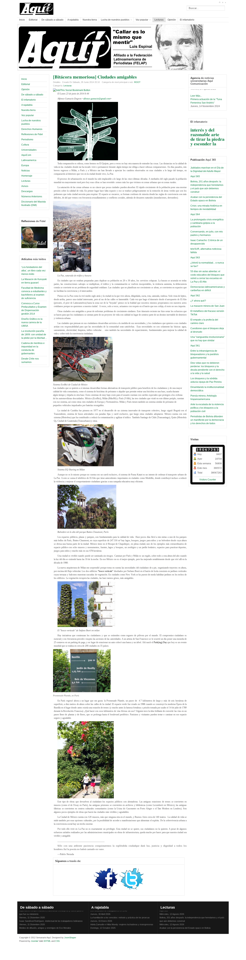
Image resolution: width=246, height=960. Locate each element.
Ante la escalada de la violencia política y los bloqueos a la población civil (207, 408)
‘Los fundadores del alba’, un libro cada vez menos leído (33, 270)
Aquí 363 (195, 257)
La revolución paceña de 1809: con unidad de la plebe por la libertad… (34, 334)
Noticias (25, 170)
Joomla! (34, 941)
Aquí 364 (195, 214)
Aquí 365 (195, 176)
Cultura (25, 144)
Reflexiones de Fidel (32, 134)
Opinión (25, 89)
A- (225, 2)
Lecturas (25, 181)
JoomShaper (70, 937)
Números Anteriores (31, 196)
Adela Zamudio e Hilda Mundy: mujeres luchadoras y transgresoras (121, 920)
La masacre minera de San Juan (207, 306)
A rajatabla (26, 105)
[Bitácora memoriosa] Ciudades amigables (95, 76)
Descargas (27, 191)
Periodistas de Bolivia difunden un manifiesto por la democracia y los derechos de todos (207, 420)
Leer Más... (196, 91)
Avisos (24, 186)
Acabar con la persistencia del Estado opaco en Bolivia (185, 923)
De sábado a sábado (32, 94)
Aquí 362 (195, 295)
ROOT (137, 82)
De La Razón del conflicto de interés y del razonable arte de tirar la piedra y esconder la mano (207, 129)
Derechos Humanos (31, 129)
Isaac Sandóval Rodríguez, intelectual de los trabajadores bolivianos (51, 916)
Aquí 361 (195, 345)
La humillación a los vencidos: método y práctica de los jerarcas (120, 913)
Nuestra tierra (28, 110)
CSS (57, 941)
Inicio (24, 79)
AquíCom (26, 155)
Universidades (29, 150)
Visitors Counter (207, 479)
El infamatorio (28, 99)
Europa (25, 165)
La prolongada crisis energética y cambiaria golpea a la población (207, 223)
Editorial (25, 84)
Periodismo (27, 139)
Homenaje (26, 175)
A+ (219, 2)
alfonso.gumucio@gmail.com (96, 98)
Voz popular (27, 115)
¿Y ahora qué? (198, 300)
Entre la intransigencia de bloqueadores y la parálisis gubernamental (204, 354)
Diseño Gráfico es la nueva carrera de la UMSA (31, 322)
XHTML (47, 941)
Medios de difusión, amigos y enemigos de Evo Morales (45, 923)
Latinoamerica (28, 160)
